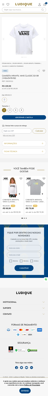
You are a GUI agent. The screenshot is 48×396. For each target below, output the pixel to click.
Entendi (25, 391)
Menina (25, 261)
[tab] (22, 218)
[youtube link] (26, 367)
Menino (15, 261)
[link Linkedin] (31, 367)
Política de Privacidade (32, 385)
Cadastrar (24, 268)
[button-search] (42, 9)
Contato (7, 314)
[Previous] (1, 198)
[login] (39, 4)
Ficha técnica (10, 151)
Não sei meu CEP (9, 135)
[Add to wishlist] (44, 70)
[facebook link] (16, 367)
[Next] (47, 198)
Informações (10, 143)
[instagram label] (21, 367)
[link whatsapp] (46, 279)
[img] (44, 39)
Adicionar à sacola (24, 117)
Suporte (7, 308)
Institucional (9, 302)
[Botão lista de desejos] (7, 4)
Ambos (36, 261)
